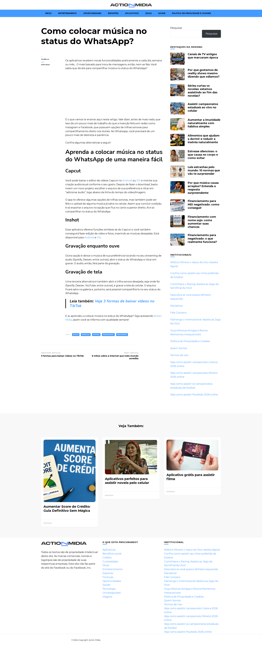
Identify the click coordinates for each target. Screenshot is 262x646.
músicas (86, 334)
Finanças (107, 577)
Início (48, 13)
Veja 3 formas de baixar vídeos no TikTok (112, 303)
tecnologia (108, 334)
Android (127, 180)
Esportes (113, 13)
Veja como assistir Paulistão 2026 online (194, 394)
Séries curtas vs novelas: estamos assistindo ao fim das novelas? (202, 90)
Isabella (45, 59)
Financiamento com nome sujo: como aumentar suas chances (202, 221)
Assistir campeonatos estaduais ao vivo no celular (203, 107)
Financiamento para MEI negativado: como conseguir (203, 204)
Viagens (107, 596)
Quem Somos (178, 348)
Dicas (148, 13)
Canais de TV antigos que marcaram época (203, 56)
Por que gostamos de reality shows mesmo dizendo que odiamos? (203, 73)
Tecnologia (109, 588)
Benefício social (111, 553)
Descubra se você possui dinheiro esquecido (191, 569)
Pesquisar (176, 28)
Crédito (107, 557)
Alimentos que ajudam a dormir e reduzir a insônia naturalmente (204, 139)
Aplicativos (132, 13)
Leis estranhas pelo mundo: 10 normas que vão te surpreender (204, 170)
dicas (75, 334)
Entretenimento (67, 13)
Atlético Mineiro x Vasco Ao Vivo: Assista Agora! (192, 549)
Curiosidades (110, 561)
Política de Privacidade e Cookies (191, 13)
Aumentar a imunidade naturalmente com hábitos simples (204, 123)
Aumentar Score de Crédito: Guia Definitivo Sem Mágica (67, 508)
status (96, 334)
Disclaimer (176, 305)
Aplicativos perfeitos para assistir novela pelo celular (127, 481)
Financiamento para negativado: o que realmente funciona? (202, 238)
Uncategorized (111, 592)
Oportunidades (92, 13)
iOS (138, 180)
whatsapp (122, 334)
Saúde (161, 13)
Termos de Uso (179, 355)
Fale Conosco (178, 312)
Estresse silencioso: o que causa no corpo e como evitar (203, 155)
